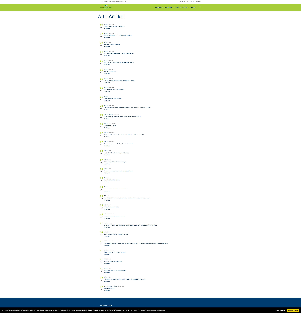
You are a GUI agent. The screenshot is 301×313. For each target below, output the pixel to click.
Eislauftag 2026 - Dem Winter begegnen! (115, 252)
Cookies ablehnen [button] (280, 310)
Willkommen (159, 7)
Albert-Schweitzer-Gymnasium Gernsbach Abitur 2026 (119, 62)
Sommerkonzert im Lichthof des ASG (114, 89)
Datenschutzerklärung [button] (152, 310)
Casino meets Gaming (110, 125)
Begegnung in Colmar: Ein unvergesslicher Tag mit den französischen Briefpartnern (127, 198)
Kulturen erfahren (108, 114)
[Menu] (200, 7)
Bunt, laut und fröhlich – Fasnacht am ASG (116, 234)
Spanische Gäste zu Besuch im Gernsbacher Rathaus (118, 171)
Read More (107, 28)
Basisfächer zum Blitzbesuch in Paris (114, 216)
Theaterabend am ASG (110, 71)
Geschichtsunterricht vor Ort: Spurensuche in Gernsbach (119, 80)
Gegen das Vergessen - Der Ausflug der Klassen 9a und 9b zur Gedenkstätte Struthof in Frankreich (130, 225)
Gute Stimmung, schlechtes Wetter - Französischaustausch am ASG (122, 116)
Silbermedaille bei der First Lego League (115, 270)
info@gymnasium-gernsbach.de (118, 1)
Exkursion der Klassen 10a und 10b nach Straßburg (118, 35)
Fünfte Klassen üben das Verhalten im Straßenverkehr (119, 53)
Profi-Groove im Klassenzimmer (112, 98)
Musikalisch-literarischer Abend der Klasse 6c (116, 153)
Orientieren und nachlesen (110, 286)
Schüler (106, 24)
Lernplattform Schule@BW (193, 1)
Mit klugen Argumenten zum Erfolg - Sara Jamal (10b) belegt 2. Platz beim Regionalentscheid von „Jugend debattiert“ (136, 243)
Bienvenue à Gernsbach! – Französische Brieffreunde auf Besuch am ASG (124, 134)
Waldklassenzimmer (109, 288)
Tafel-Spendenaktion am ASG (112, 180)
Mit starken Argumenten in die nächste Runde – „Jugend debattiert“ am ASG (124, 279)
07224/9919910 (104, 1)
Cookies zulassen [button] (293, 310)
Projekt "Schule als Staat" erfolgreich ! (114, 26)
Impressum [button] (162, 310)
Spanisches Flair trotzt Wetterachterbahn (115, 189)
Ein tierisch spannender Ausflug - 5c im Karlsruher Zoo (119, 144)
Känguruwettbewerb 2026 (111, 207)
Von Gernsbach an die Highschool (113, 261)
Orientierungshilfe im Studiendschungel (115, 162)
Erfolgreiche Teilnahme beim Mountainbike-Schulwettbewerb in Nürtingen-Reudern (127, 107)
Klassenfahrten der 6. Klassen (112, 44)
